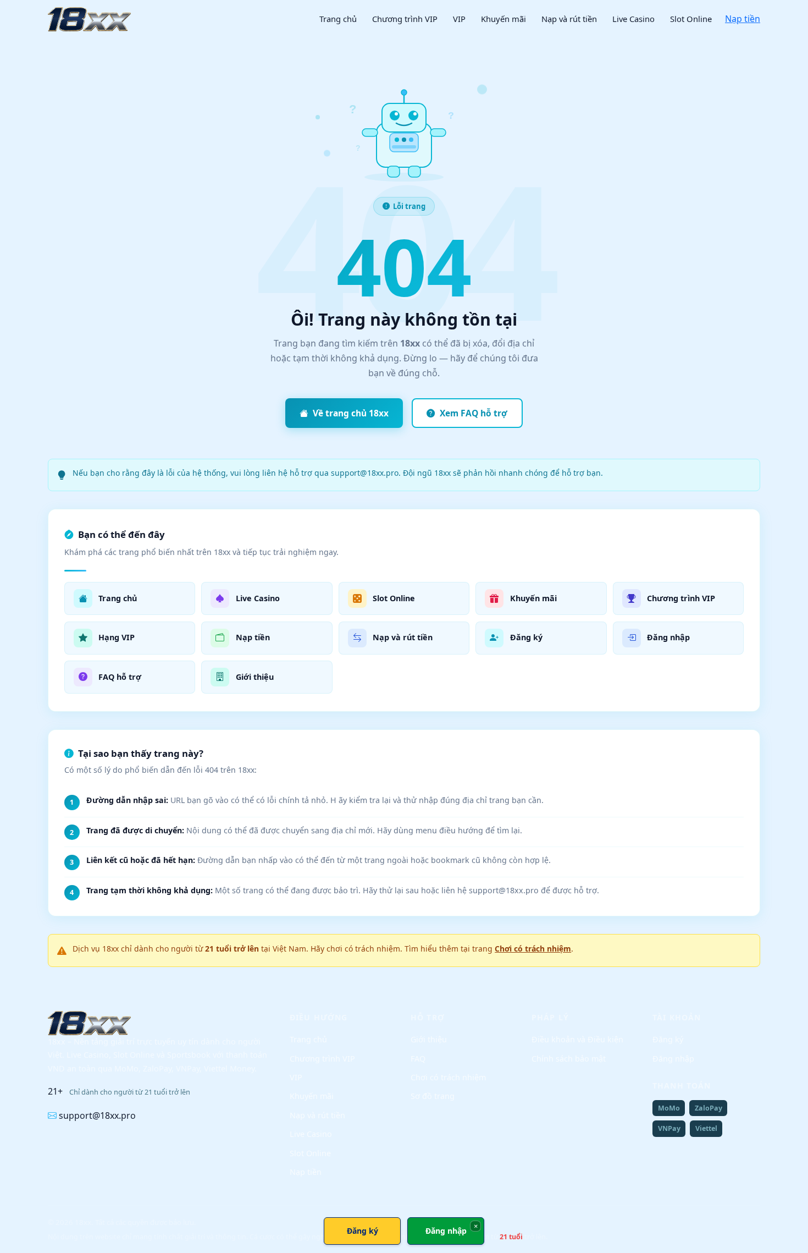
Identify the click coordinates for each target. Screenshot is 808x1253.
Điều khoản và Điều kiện (577, 1039)
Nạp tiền (742, 19)
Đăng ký (667, 1039)
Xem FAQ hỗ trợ (473, 413)
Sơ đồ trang (433, 1096)
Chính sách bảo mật (569, 1058)
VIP (459, 18)
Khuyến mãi (503, 18)
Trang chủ (338, 18)
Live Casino (633, 18)
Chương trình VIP (405, 18)
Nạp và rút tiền (569, 18)
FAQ (418, 1058)
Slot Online (691, 18)
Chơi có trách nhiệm (533, 948)
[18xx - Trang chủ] (89, 19)
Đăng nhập (673, 1058)
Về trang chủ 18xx (351, 413)
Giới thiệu (429, 1039)
